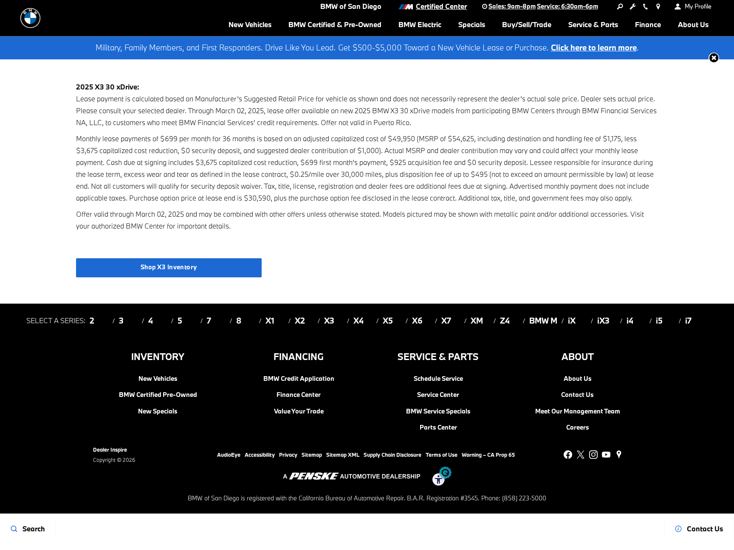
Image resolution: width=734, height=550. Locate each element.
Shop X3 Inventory (169, 267)
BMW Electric (419, 24)
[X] (580, 454)
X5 (388, 320)
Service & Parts (593, 24)
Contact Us (577, 395)
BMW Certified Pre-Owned (158, 395)
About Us (693, 24)
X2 (300, 320)
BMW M (543, 320)
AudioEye (228, 454)
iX (572, 320)
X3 (329, 320)
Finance (648, 24)
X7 (446, 320)
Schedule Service (438, 379)
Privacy (288, 454)
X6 (417, 320)
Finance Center (299, 395)
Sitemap (312, 454)
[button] (714, 58)
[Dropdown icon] (619, 6)
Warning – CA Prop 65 (488, 454)
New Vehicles (250, 24)
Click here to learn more (594, 47)
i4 (630, 320)
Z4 (505, 320)
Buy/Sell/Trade (526, 24)
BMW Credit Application (298, 379)
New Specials (158, 411)
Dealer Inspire (110, 449)
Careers (577, 427)
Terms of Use (441, 454)
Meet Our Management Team (577, 411)
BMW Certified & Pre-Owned (334, 24)
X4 (358, 320)
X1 (269, 320)
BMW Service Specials (438, 411)
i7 (688, 320)
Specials (471, 24)
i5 (659, 320)
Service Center (438, 395)
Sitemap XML (342, 454)
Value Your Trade (299, 411)
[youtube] (606, 454)
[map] (619, 454)
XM (477, 320)
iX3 (603, 320)
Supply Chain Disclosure (392, 454)
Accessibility (260, 454)
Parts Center (438, 427)
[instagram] (593, 454)
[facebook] (568, 454)
